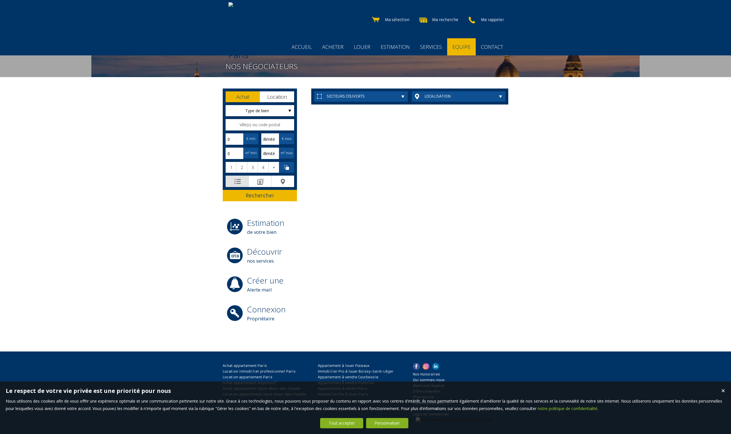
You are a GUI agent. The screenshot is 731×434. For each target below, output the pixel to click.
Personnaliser (387, 423)
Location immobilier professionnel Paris (259, 371)
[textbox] (260, 124)
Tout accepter (342, 423)
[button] (243, 96)
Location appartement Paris (247, 377)
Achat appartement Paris (245, 365)
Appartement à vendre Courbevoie (348, 377)
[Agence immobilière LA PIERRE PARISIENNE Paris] (255, 55)
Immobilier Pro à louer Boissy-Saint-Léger (355, 371)
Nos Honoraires (426, 374)
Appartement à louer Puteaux (343, 365)
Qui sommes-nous (429, 380)
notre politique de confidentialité (567, 408)
